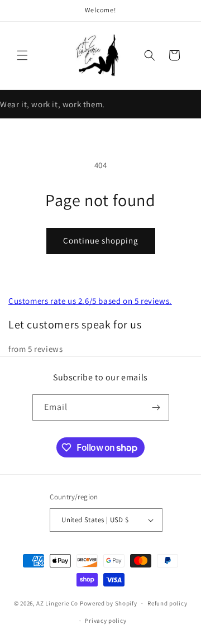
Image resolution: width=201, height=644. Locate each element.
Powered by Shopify (108, 603)
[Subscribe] (156, 407)
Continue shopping (100, 240)
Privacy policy (105, 620)
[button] (22, 55)
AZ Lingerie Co (57, 603)
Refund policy (167, 603)
